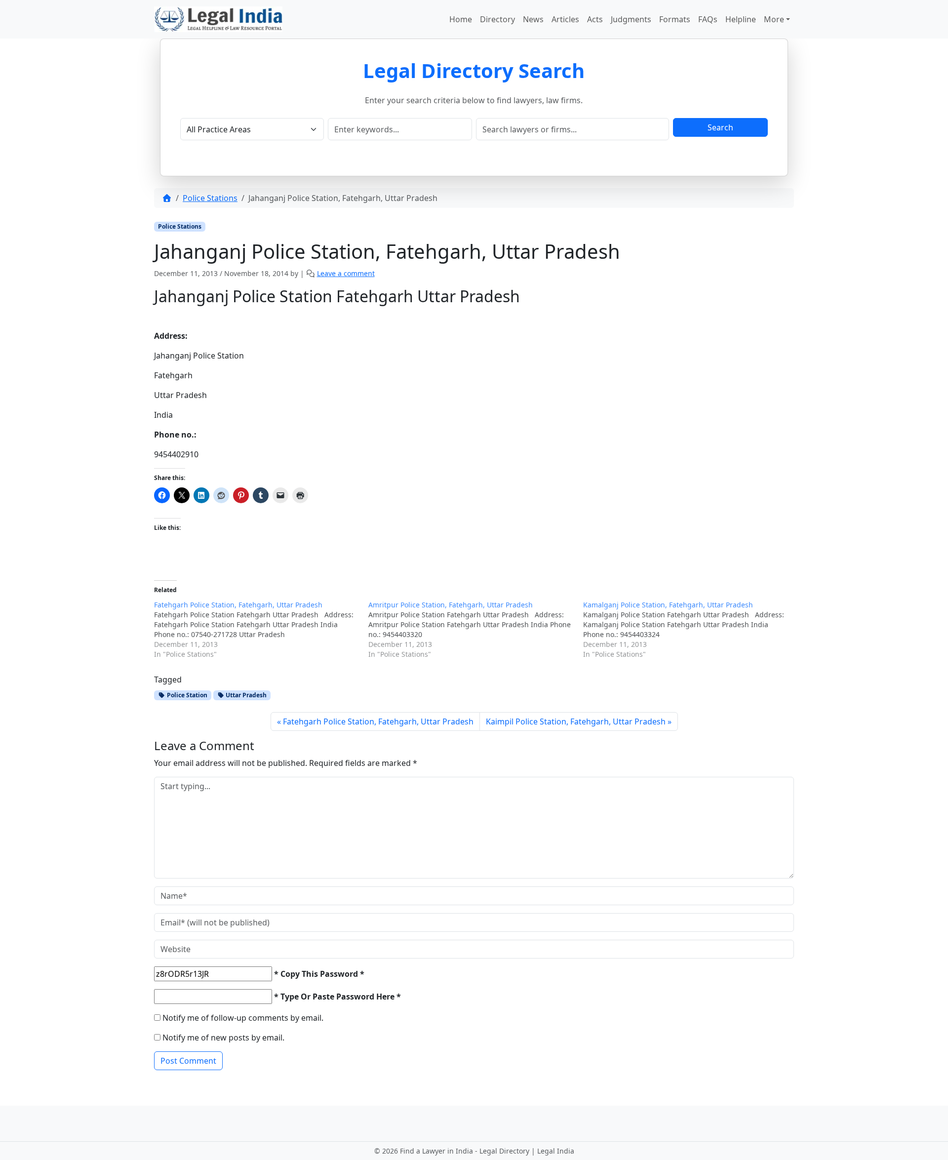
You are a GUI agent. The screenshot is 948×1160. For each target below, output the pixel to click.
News (533, 19)
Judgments (631, 19)
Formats (674, 19)
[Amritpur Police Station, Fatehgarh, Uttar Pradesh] (475, 629)
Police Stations (210, 198)
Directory (497, 19)
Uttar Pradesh (245, 695)
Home (460, 19)
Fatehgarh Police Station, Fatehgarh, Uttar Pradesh (378, 721)
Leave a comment (346, 273)
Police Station (186, 695)
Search (720, 127)
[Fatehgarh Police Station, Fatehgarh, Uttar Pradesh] (261, 629)
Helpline (740, 19)
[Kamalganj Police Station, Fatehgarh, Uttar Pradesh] (690, 629)
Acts (595, 19)
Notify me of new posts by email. (223, 1037)
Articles (565, 19)
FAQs (707, 19)
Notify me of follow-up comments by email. (242, 1017)
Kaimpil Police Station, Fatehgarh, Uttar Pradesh (576, 721)
